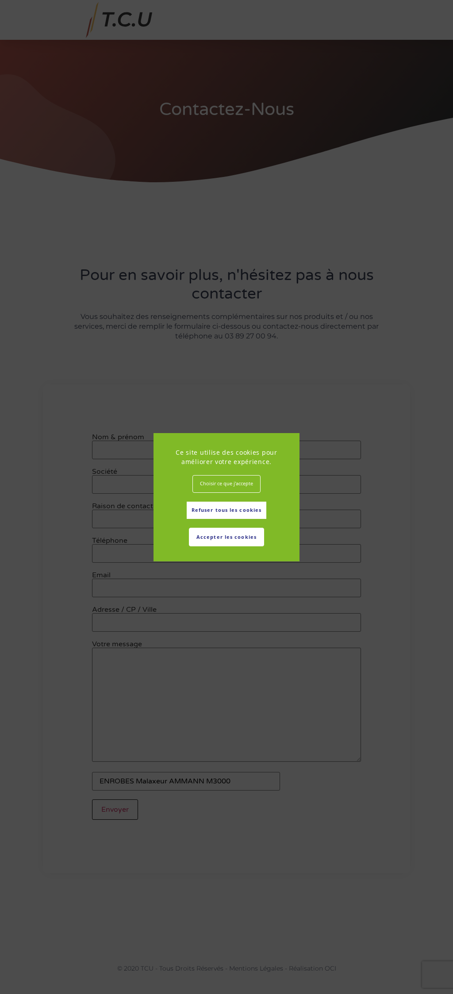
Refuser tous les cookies (226, 510)
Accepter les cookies (226, 536)
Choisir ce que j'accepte (226, 483)
